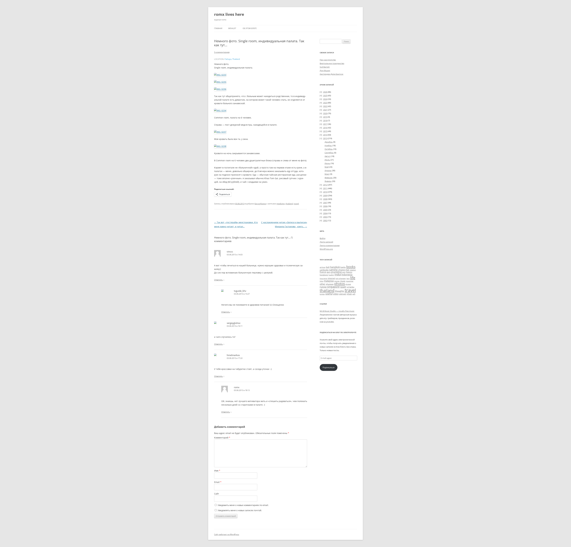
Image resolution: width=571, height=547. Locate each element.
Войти (322, 238)
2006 (325, 206)
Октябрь (329, 149)
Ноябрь (328, 145)
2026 (325, 92)
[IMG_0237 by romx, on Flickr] (220, 131)
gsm (343, 272)
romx (236, 387)
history (349, 272)
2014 (325, 134)
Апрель (328, 170)
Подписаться (328, 367)
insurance (323, 278)
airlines (322, 267)
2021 (325, 109)
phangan (330, 284)
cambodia (324, 270)
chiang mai (343, 269)
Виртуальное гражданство (332, 63)
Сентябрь (329, 152)
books (350, 266)
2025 (325, 95)
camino (333, 269)
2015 (325, 131)
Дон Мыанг (325, 70)
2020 (325, 113)
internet (331, 278)
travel (296, 203)
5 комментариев (221, 52)
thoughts (339, 290)
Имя (217, 470)
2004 (325, 213)
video (335, 293)
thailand (289, 203)
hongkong (324, 275)
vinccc (230, 251)
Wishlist (232, 28)
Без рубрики (260, 203)
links (321, 281)
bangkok (335, 267)
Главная (218, 28)
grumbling (336, 271)
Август (328, 156)
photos (339, 283)
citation (353, 270)
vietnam (342, 294)
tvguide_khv (240, 290)
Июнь (327, 163)
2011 (325, 188)
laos (348, 278)
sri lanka (350, 287)
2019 (325, 117)
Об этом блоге (250, 28)
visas (349, 293)
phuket (348, 284)
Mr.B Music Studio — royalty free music (337, 311)
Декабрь (329, 142)
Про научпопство (328, 59)
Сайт (216, 493)
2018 (325, 120)
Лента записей (326, 242)
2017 (325, 124)
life (352, 277)
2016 (325, 127)
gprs (329, 272)
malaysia (329, 281)
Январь (328, 181)
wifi (353, 294)
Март (327, 174)
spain (343, 286)
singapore (333, 286)
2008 (325, 199)
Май (327, 167)
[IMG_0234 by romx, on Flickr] (220, 110)
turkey (322, 294)
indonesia (346, 274)
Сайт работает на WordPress (226, 534)
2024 (325, 99)
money (337, 281)
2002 (325, 220)
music (342, 281)
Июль (327, 159)
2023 (325, 102)
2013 (325, 138)
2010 (325, 192)
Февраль (329, 177)
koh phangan (341, 278)
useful (328, 293)
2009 (325, 195)
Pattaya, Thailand (232, 59)
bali (328, 267)
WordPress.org (326, 249)
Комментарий (222, 437)
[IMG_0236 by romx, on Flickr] (220, 89)
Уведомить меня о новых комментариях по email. (243, 505)
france (323, 272)
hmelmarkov (233, 355)
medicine (281, 203)
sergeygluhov (233, 322)
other (322, 284)
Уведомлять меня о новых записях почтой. (240, 510)
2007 (325, 202)
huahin (331, 275)
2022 (325, 106)
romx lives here (229, 14)
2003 (325, 217)
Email (217, 482)
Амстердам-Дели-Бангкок (331, 74)
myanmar (349, 281)
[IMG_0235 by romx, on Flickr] (220, 81)
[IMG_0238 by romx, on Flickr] (220, 146)
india (338, 274)
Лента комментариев (329, 245)
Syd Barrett (325, 67)
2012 (325, 184)
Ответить (218, 279)
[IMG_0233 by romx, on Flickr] (220, 74)
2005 (325, 209)
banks (343, 267)
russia (323, 286)
